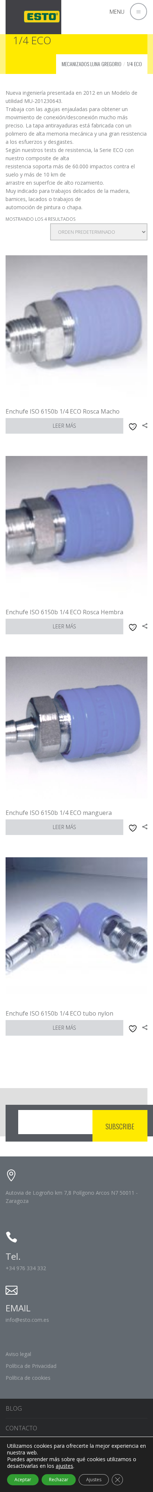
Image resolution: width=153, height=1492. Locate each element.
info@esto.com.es (27, 1319)
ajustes (64, 1466)
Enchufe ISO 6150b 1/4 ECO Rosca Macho (63, 411)
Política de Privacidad (31, 1365)
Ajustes (93, 1479)
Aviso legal (18, 1353)
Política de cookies (28, 1377)
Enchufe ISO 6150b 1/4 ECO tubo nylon (59, 1013)
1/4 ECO (134, 64)
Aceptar (22, 1479)
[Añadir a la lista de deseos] (131, 425)
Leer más (64, 425)
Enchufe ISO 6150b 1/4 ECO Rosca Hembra (64, 612)
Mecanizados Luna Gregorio (91, 64)
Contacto (21, 1428)
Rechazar (58, 1479)
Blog (14, 1408)
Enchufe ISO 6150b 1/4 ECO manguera (59, 813)
